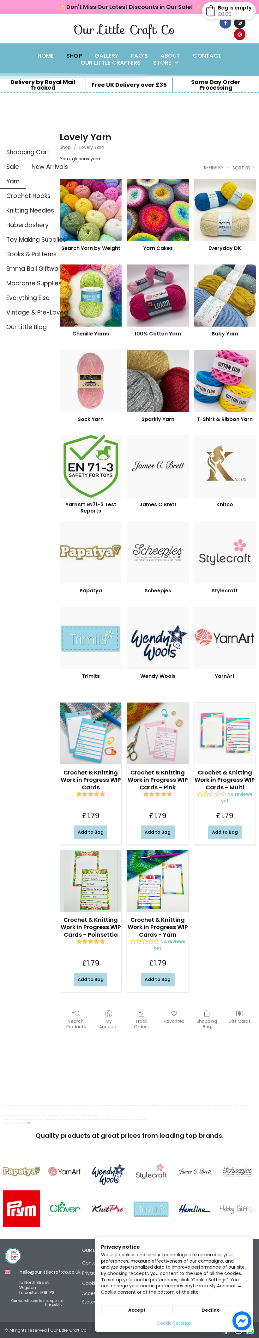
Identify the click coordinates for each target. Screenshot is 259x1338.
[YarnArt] (225, 638)
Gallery (107, 55)
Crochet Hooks (28, 196)
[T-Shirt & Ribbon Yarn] (225, 381)
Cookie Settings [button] (174, 1323)
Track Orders (141, 1023)
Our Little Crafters (111, 62)
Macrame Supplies (34, 283)
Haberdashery (27, 225)
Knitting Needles (30, 210)
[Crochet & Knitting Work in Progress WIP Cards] (90, 733)
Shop (74, 55)
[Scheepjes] (158, 552)
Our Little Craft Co (124, 29)
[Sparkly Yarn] (158, 381)
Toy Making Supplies (36, 239)
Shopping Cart (28, 152)
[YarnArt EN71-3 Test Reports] (91, 466)
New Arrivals (50, 166)
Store (162, 62)
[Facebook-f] (225, 23)
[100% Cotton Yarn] (158, 295)
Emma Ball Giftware (35, 268)
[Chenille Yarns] (91, 295)
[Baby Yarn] (225, 295)
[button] (229, 11)
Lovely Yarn (91, 147)
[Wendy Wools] (158, 638)
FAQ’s (139, 55)
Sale (12, 166)
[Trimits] (91, 638)
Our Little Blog (26, 327)
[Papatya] (91, 552)
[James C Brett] (158, 466)
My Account (108, 1023)
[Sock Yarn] (91, 381)
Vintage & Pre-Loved (37, 312)
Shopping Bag (206, 1023)
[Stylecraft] (225, 552)
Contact (207, 55)
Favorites (174, 1021)
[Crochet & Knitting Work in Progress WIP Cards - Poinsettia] (90, 881)
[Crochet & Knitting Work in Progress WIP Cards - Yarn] (157, 881)
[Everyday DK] (225, 210)
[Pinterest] (239, 34)
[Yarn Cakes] (158, 210)
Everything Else (28, 298)
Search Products (76, 1023)
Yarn (13, 181)
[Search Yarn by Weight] (91, 210)
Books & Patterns (31, 254)
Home (46, 55)
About (170, 55)
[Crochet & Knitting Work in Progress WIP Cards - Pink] (157, 733)
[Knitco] (225, 466)
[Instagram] (239, 23)
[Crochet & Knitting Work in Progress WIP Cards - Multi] (225, 733)
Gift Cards (239, 1021)
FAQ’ (28, 1123)
